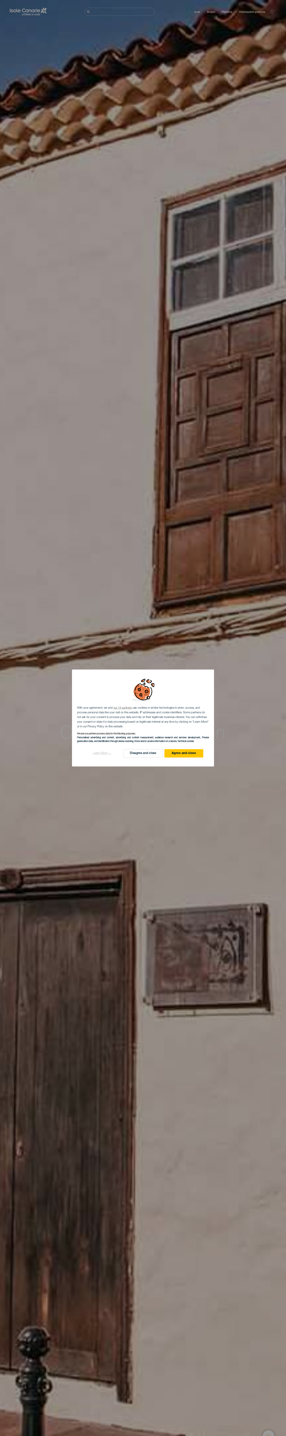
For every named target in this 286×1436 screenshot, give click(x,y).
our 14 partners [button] (122, 708)
